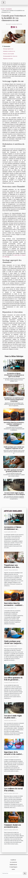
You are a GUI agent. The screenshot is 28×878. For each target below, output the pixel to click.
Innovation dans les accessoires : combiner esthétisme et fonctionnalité (14, 424)
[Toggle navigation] (3, 2)
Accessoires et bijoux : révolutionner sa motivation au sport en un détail (14, 375)
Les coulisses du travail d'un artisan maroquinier (13, 790)
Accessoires (9, 8)
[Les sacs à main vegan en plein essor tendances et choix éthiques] (14, 485)
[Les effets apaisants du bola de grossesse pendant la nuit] (14, 462)
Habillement (13, 864)
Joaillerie (13, 860)
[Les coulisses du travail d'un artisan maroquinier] (14, 780)
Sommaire (7, 46)
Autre (13, 869)
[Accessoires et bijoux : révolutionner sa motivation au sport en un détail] (14, 365)
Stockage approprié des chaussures (10, 56)
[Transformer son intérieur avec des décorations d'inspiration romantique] (14, 390)
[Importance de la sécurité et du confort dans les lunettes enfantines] (14, 744)
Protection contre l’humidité (8, 53)
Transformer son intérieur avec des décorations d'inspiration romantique (14, 399)
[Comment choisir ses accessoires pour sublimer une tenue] (14, 817)
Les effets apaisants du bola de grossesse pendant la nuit (14, 470)
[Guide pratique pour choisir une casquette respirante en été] (14, 439)
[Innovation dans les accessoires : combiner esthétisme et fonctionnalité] (14, 414)
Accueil (2, 8)
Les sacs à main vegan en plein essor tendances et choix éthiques (14, 493)
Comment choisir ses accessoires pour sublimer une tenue (12, 827)
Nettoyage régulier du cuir (8, 48)
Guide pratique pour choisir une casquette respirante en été (14, 447)
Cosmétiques (13, 867)
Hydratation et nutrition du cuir (9, 51)
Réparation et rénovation (8, 58)
